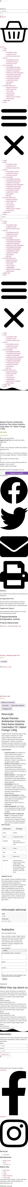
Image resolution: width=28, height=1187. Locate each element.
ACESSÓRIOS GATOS (12, 60)
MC (12, 1183)
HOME (5, 49)
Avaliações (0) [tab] (6, 709)
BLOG (4, 102)
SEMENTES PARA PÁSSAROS (14, 73)
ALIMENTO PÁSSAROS (12, 71)
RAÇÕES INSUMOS (11, 87)
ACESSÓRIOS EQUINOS (13, 67)
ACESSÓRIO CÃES (11, 52)
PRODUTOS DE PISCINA (13, 97)
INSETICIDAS (10, 98)
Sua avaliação (6, 948)
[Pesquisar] (1, 14)
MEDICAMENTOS (11, 89)
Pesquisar (3, 8)
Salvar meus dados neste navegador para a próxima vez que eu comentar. (14, 975)
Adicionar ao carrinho (16, 473)
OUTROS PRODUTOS (9, 86)
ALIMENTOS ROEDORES (13, 76)
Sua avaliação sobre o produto (11, 953)
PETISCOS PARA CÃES (13, 56)
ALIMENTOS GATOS (12, 62)
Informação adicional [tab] (17, 705)
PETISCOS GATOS (11, 63)
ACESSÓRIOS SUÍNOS (12, 78)
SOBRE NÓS (6, 100)
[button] (14, 131)
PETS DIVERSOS (8, 65)
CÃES (4, 50)
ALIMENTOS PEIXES (12, 80)
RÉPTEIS (8, 84)
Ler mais (3, 661)
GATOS (5, 58)
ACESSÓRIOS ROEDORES (13, 74)
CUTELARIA (9, 91)
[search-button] (1, 219)
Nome (4, 962)
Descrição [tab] (5, 705)
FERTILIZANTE (10, 93)
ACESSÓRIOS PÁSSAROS (13, 69)
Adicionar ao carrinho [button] (7, 702)
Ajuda (22, 469)
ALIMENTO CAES (11, 54)
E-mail (4, 967)
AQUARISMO (10, 82)
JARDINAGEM (10, 95)
